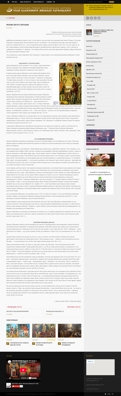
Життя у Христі (91, 93)
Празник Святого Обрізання (17, 25)
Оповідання (90, 108)
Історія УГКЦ (90, 100)
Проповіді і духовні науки (94, 112)
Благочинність (39, 2)
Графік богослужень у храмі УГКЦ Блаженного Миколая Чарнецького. (103, 31)
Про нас (14, 2)
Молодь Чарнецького (92, 62)
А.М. (54, 394)
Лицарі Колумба (90, 54)
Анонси (88, 46)
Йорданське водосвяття (55, 311)
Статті (88, 81)
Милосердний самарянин (93, 58)
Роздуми (89, 120)
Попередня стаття (14, 307)
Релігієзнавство (91, 116)
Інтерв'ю (89, 97)
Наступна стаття (74, 307)
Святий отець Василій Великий (17, 311)
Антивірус (90, 85)
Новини (88, 66)
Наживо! (50, 2)
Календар (11, 18)
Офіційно (88, 69)
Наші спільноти (25, 2)
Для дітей (90, 89)
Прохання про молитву (92, 73)
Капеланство (89, 50)
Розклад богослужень (92, 77)
